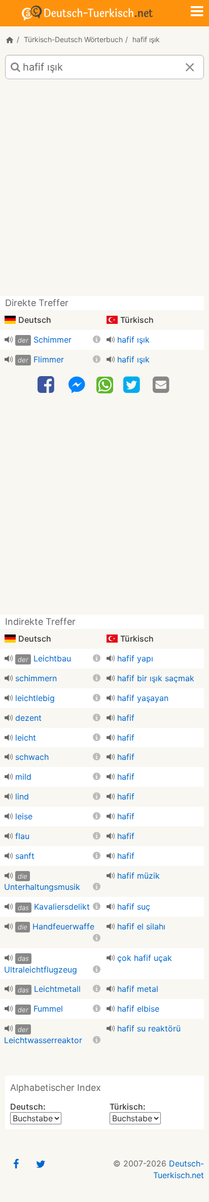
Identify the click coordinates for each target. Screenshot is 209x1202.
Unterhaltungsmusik (42, 887)
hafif (125, 718)
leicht (25, 737)
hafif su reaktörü (149, 1028)
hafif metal (137, 989)
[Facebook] (47, 385)
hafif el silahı (141, 926)
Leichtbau (52, 658)
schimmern (36, 678)
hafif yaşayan (142, 698)
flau (22, 836)
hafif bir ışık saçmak (155, 678)
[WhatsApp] (105, 384)
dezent (28, 718)
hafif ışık (133, 340)
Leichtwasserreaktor (43, 1040)
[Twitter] (133, 385)
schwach (32, 757)
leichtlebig (35, 698)
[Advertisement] (104, 191)
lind (22, 796)
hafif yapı (135, 658)
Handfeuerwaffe (63, 926)
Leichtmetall (57, 989)
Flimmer (48, 359)
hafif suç (133, 906)
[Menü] (196, 12)
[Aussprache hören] (8, 339)
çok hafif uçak (144, 958)
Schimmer (52, 340)
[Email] (162, 385)
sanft (24, 856)
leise (23, 816)
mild (23, 777)
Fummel (48, 1009)
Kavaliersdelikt (62, 906)
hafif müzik (138, 876)
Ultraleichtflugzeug (40, 969)
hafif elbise (138, 1009)
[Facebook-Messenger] (76, 385)
